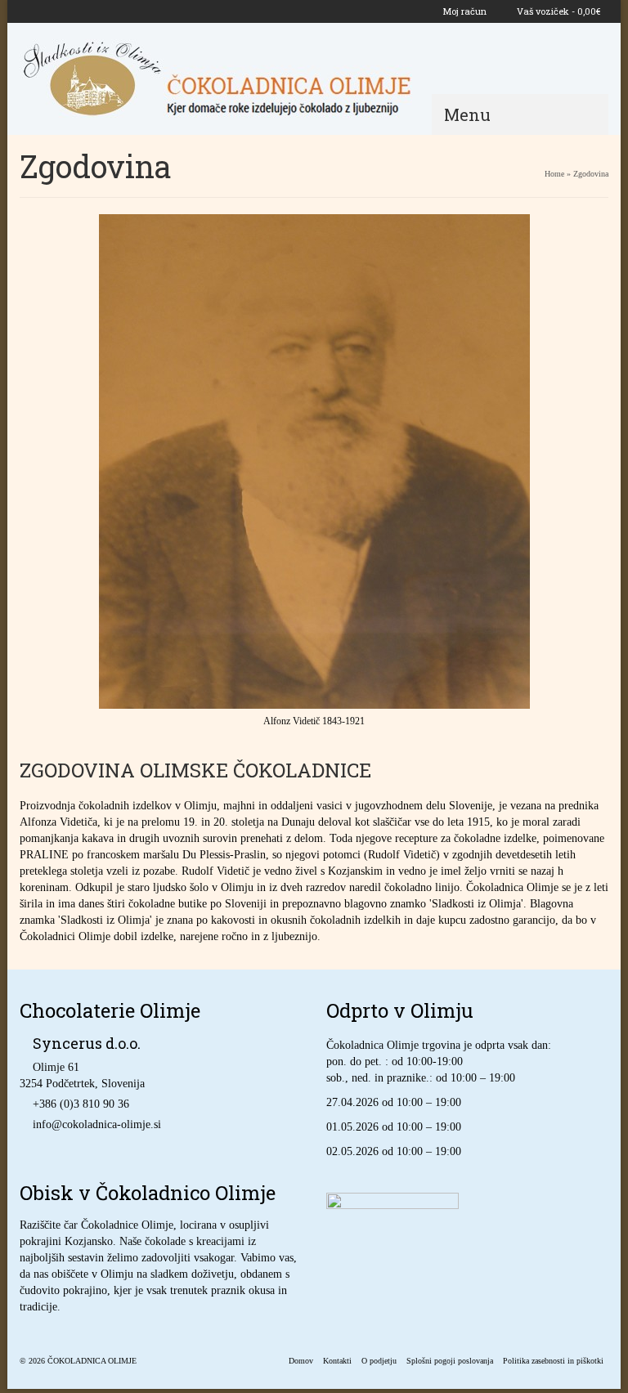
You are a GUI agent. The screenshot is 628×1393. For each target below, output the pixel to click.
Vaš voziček (557, 11)
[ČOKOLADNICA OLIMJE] (314, 78)
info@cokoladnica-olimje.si (97, 1124)
